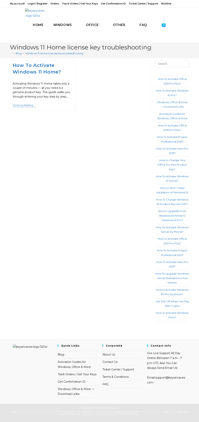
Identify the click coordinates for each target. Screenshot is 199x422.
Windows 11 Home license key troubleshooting (54, 53)
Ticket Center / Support (143, 3)
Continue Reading (24, 105)
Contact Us (110, 362)
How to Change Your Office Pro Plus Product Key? (172, 165)
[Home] (11, 53)
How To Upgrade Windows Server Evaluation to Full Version (172, 278)
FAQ (105, 384)
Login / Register (37, 3)
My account (17, 3)
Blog (61, 354)
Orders (54, 3)
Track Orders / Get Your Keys (80, 3)
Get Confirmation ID (113, 3)
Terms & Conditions (115, 377)
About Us (108, 354)
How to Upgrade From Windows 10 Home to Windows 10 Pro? (172, 215)
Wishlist (166, 3)
